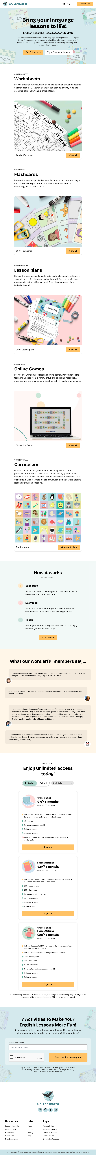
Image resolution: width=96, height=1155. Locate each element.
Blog (29, 1136)
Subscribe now (85, 4)
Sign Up (48, 847)
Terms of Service (50, 1133)
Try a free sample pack (58, 52)
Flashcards (9, 1133)
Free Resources (11, 1139)
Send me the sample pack (68, 1057)
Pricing (30, 1133)
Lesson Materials (12, 1126)
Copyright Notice (50, 1129)
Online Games (10, 1136)
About (30, 1126)
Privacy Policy (48, 1126)
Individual (29, 783)
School (43, 783)
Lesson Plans (10, 1129)
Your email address (17, 1042)
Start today (48, 637)
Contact (31, 1129)
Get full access (33, 52)
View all (73, 155)
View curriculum (69, 547)
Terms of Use (48, 1136)
